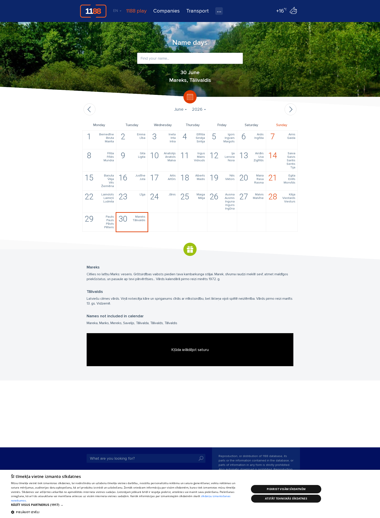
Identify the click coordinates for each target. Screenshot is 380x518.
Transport (197, 11)
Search (201, 458)
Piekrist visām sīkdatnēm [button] (286, 489)
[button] (126, 505)
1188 (93, 11)
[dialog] (190, 494)
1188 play (136, 11)
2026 (198, 109)
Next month (290, 109)
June (179, 109)
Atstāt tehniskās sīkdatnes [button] (286, 498)
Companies (166, 11)
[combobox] (190, 58)
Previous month (89, 109)
